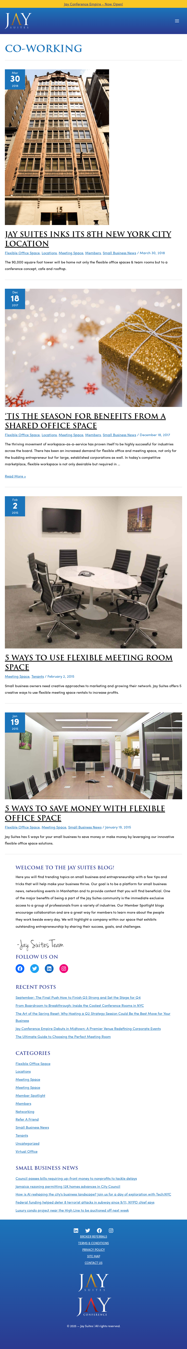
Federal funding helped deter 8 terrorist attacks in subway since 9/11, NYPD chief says (85, 1203)
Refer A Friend (27, 1120)
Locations (49, 253)
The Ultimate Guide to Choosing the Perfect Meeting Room (63, 1037)
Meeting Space (71, 253)
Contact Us (94, 1263)
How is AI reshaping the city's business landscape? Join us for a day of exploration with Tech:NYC (93, 1194)
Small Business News (119, 253)
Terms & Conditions (93, 1243)
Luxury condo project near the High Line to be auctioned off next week (72, 1211)
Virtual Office (26, 1152)
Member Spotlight (30, 1096)
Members (93, 253)
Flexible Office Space (22, 253)
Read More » (15, 476)
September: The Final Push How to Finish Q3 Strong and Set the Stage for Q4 (78, 998)
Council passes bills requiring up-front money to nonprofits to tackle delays (76, 1179)
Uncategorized (27, 1144)
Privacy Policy (93, 1250)
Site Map (93, 1256)
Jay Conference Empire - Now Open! (93, 4)
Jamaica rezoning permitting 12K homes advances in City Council (68, 1187)
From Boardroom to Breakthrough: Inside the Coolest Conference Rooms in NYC (80, 1006)
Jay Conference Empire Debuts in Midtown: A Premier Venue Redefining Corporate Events (88, 1029)
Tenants (37, 677)
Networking (25, 1112)
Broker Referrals (93, 1236)
